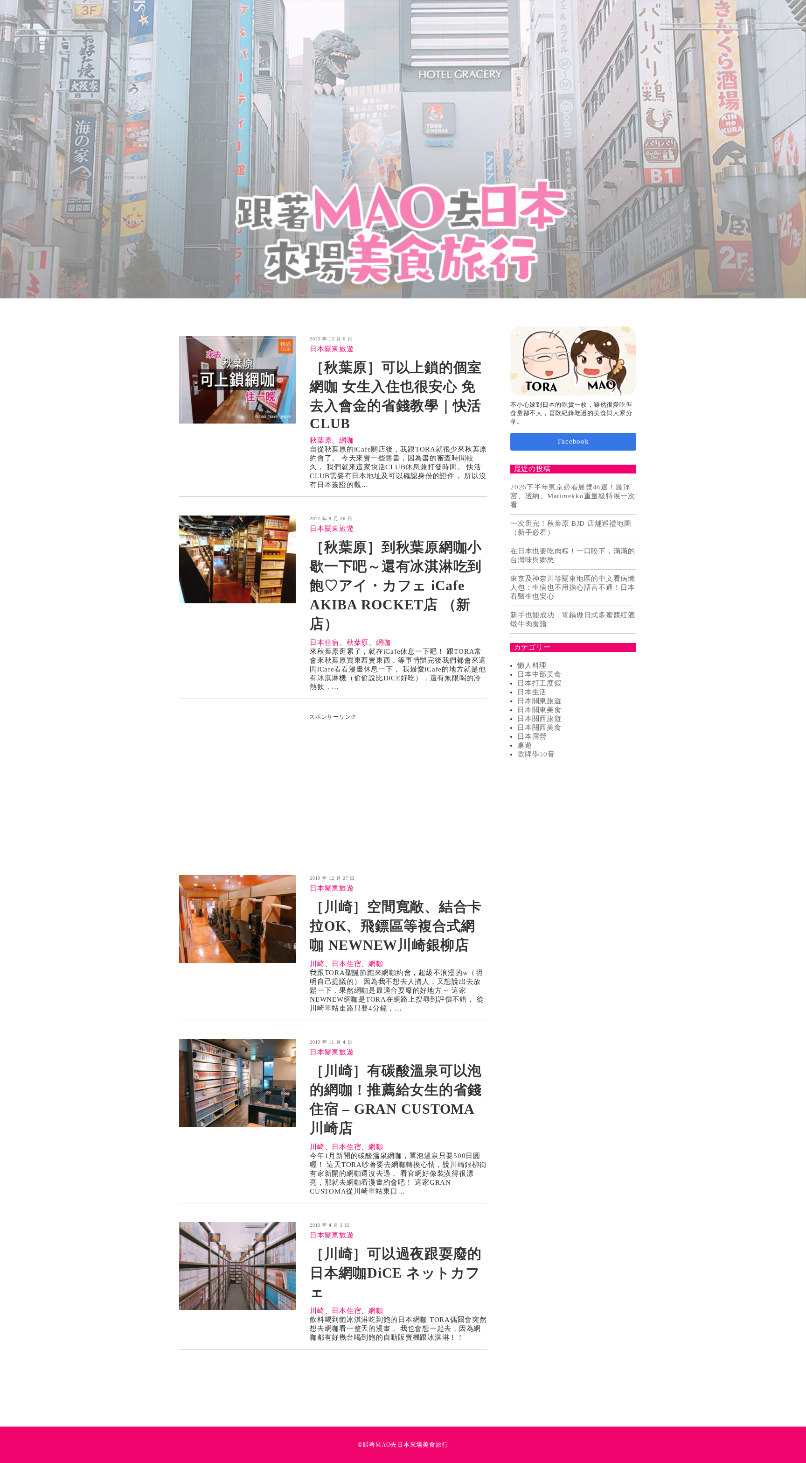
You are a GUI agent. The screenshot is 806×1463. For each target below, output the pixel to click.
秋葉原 (321, 440)
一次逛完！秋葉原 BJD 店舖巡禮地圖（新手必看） (570, 528)
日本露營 (532, 736)
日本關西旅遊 (539, 718)
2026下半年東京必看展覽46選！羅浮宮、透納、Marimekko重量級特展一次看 (572, 496)
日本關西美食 (539, 727)
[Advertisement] (333, 786)
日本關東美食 (539, 710)
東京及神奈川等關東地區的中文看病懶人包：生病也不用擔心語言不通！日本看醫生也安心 (572, 587)
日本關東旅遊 (332, 349)
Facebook (573, 441)
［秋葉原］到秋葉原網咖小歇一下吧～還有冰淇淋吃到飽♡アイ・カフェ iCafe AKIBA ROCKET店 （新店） (396, 585)
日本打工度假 (539, 683)
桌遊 (524, 745)
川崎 (317, 964)
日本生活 (532, 692)
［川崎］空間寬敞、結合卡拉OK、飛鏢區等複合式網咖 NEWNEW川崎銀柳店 (396, 926)
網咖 (346, 440)
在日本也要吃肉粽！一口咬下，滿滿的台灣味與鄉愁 (572, 555)
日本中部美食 (539, 674)
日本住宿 (324, 642)
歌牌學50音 (536, 754)
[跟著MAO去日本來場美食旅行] (403, 149)
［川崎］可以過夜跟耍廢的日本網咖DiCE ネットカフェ (396, 1273)
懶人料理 (532, 665)
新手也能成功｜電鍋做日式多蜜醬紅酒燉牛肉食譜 (572, 619)
